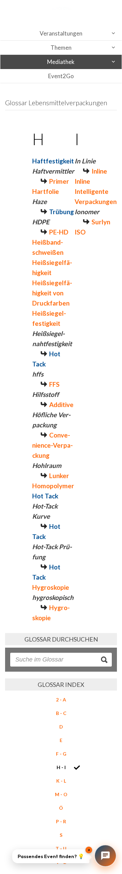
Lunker (59, 475)
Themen (61, 47)
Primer (59, 181)
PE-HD (58, 232)
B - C (61, 713)
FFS (54, 384)
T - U (61, 848)
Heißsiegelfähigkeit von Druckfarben (52, 293)
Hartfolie (45, 191)
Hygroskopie (50, 587)
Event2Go (61, 76)
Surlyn (101, 222)
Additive (61, 404)
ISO (80, 232)
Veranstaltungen (61, 33)
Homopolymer (53, 486)
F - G (61, 754)
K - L (61, 781)
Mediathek (61, 61)
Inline (99, 171)
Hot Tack (45, 496)
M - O (61, 794)
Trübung (61, 212)
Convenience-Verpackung (52, 445)
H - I (61, 767)
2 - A (61, 699)
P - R (61, 821)
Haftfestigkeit (53, 161)
